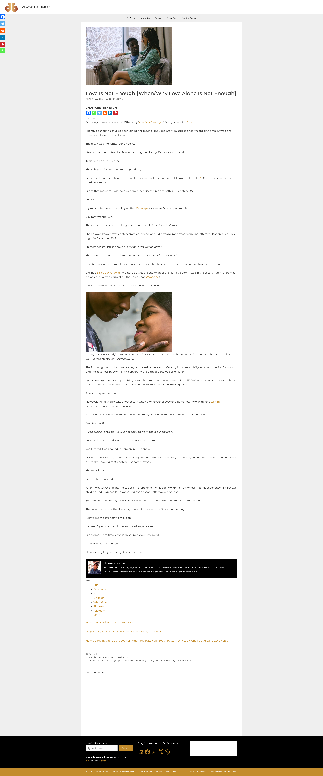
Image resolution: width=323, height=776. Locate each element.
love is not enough (151, 122)
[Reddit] (104, 113)
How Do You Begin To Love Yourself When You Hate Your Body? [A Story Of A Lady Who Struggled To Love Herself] (158, 640)
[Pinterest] (115, 113)
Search (126, 748)
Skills (182, 772)
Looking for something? (99, 743)
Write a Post (171, 18)
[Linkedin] (110, 113)
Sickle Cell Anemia (108, 272)
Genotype (142, 208)
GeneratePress (127, 772)
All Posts (131, 18)
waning (216, 401)
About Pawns (145, 772)
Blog (167, 772)
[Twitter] (99, 113)
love (189, 122)
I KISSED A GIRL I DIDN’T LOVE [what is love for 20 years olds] (124, 631)
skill (88, 760)
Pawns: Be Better (35, 7)
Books (158, 18)
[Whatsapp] (93, 113)
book (103, 760)
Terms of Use (216, 772)
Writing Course (189, 18)
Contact (190, 772)
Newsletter (145, 18)
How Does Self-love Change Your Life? (110, 622)
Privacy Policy (230, 772)
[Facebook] (88, 113)
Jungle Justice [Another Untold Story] (109, 657)
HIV (199, 178)
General (93, 654)
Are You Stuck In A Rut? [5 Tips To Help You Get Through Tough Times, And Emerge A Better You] (140, 660)
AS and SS (152, 276)
